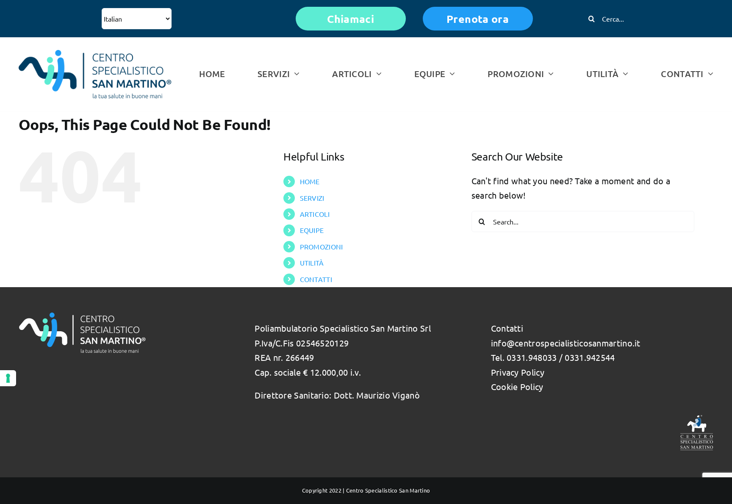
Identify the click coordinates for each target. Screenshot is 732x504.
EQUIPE (312, 230)
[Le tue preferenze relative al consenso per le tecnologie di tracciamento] (8, 378)
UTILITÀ (312, 262)
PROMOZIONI (321, 246)
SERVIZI (312, 198)
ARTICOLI (315, 214)
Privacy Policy (517, 372)
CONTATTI (316, 279)
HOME (310, 181)
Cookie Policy (517, 386)
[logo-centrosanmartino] (95, 54)
